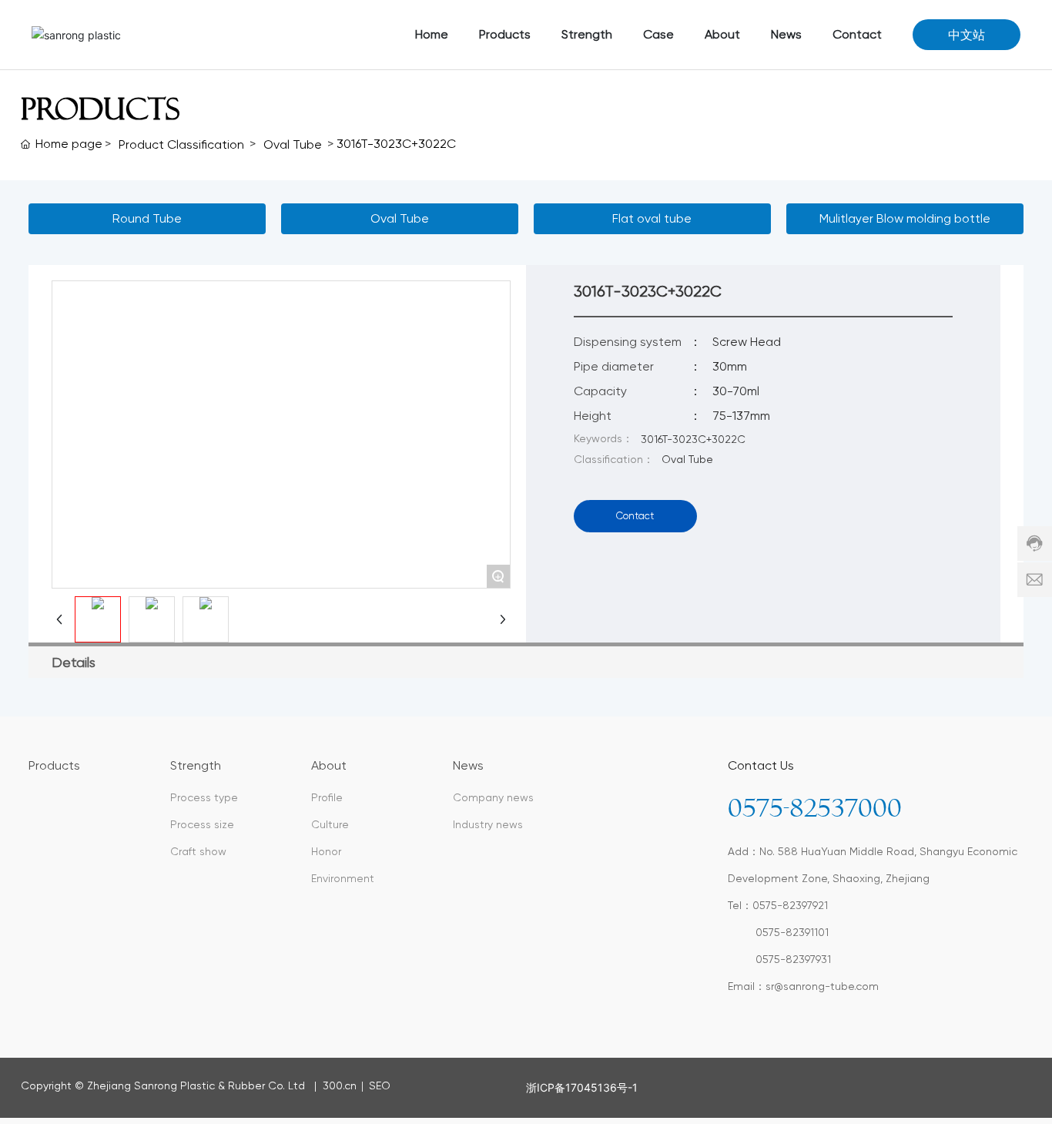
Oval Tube (292, 144)
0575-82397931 (793, 959)
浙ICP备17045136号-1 (582, 1087)
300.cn (338, 1085)
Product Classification (181, 144)
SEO (378, 1085)
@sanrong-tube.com (826, 986)
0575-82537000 (815, 808)
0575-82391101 (792, 932)
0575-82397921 (790, 905)
